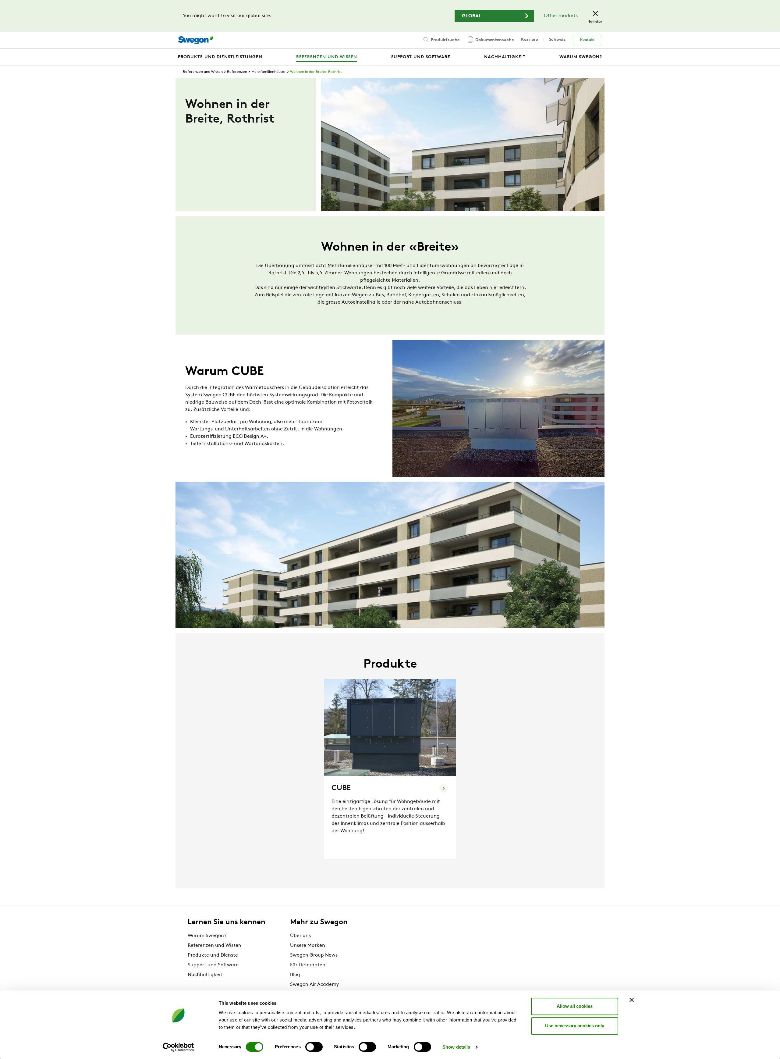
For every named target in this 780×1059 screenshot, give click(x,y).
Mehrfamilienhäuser (268, 72)
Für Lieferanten (307, 965)
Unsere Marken (307, 945)
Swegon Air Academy (314, 984)
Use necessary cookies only (574, 1025)
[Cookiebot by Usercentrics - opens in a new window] (178, 1047)
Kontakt (587, 40)
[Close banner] (631, 1000)
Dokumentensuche (494, 40)
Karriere (529, 39)
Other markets (561, 15)
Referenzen (237, 72)
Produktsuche (444, 40)
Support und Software (213, 965)
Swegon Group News (314, 955)
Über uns (300, 935)
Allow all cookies (575, 1006)
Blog (295, 974)
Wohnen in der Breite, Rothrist (316, 72)
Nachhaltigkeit (205, 974)
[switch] (314, 1047)
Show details (456, 1047)
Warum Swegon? (207, 935)
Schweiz (557, 39)
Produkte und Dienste (213, 955)
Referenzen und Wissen (203, 72)
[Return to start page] (195, 40)
